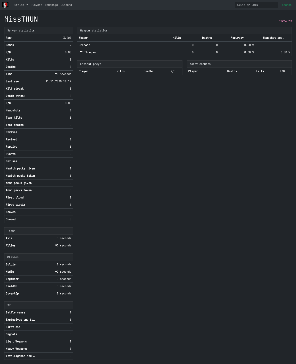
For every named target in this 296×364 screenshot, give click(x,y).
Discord (66, 5)
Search (287, 5)
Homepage (51, 5)
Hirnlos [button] (19, 5)
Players (36, 5)
